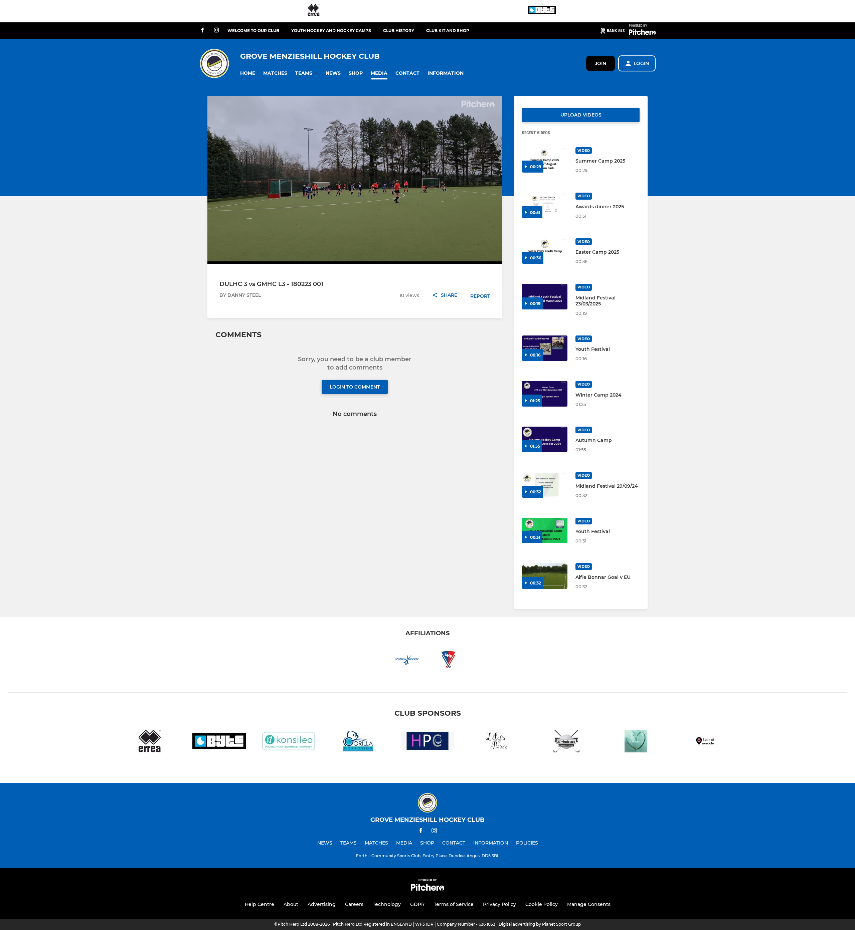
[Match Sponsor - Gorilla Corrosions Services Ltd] (358, 742)
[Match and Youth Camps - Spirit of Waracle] (705, 742)
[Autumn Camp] (544, 439)
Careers (354, 904)
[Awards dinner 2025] (544, 205)
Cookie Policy (541, 904)
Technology (387, 904)
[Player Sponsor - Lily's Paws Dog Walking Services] (497, 742)
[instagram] (216, 30)
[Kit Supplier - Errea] (314, 11)
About (291, 904)
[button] (247, 73)
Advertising (322, 904)
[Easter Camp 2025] (544, 251)
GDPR (417, 904)
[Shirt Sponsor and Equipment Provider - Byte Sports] (542, 11)
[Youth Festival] (544, 348)
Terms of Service (454, 904)
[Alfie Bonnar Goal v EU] (544, 576)
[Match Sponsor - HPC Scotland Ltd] (427, 742)
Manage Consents (589, 904)
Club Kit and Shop (447, 30)
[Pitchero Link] (642, 33)
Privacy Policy (499, 904)
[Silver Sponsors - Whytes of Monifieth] (636, 742)
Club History (398, 30)
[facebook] (202, 30)
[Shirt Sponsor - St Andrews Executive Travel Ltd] (566, 742)
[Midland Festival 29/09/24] (544, 485)
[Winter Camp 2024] (544, 394)
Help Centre (259, 904)
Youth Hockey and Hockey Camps (331, 30)
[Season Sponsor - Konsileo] (288, 742)
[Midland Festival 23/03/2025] (544, 296)
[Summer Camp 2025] (544, 160)
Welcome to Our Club (253, 30)
